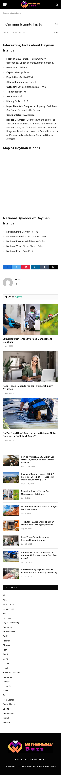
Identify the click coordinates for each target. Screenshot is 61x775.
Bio (4, 613)
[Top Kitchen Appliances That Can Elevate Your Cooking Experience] (11, 525)
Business (7, 618)
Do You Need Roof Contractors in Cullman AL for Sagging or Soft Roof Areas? (39, 555)
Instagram (7, 677)
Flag (5, 650)
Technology (8, 713)
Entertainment (9, 632)
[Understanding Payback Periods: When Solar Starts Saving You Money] (11, 573)
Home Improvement (12, 672)
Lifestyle (7, 686)
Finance (6, 641)
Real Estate (8, 700)
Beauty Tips (8, 609)
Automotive (8, 604)
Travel (6, 718)
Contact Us (21, 759)
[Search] (56, 4)
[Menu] (5, 4)
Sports (6, 709)
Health (6, 668)
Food (5, 654)
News (55, 32)
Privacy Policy (38, 759)
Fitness (6, 645)
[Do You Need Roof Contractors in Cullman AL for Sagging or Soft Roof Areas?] (30, 413)
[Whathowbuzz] (30, 4)
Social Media (9, 704)
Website (6, 722)
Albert (8, 32)
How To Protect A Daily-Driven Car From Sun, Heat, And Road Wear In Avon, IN (37, 460)
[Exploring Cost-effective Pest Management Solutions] (30, 319)
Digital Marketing (11, 622)
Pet (4, 695)
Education (7, 627)
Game (5, 659)
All (4, 595)
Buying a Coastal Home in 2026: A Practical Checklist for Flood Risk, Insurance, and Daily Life (37, 477)
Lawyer (6, 682)
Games (6, 663)
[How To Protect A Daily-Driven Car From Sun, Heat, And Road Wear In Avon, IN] (11, 460)
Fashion (6, 636)
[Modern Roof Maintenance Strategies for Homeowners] (11, 510)
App (5, 600)
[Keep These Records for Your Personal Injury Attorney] (30, 366)
